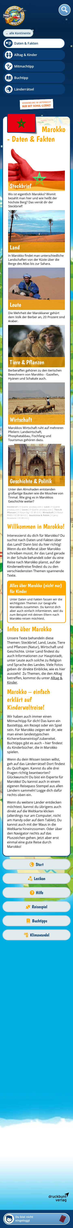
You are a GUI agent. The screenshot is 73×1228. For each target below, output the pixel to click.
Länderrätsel (24, 89)
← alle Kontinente (18, 33)
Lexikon (39, 878)
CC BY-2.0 (36, 512)
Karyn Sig (24, 512)
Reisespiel (39, 906)
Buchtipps (39, 921)
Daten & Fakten (26, 43)
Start (39, 864)
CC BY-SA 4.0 (20, 515)
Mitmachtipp (24, 66)
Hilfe (39, 892)
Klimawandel (39, 935)
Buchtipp (21, 78)
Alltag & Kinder (25, 55)
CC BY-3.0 (23, 518)
